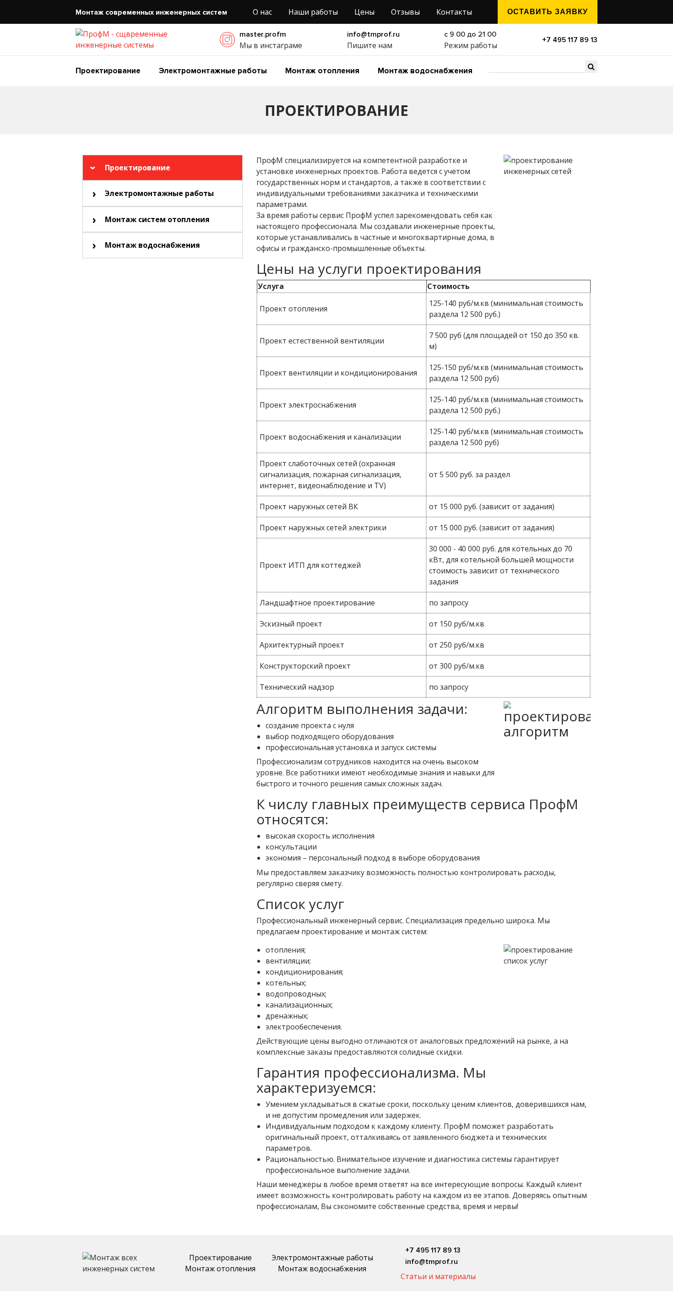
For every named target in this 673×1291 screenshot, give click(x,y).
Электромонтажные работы (213, 71)
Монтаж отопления (322, 71)
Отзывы (405, 12)
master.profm (262, 34)
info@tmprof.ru (373, 34)
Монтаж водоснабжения (425, 71)
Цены (364, 12)
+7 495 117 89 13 (569, 39)
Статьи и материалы (438, 1276)
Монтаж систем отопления (157, 219)
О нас (262, 12)
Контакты (454, 12)
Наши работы (313, 12)
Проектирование (108, 71)
